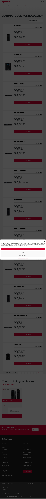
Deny (23, 252)
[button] (44, 241)
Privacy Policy (25, 258)
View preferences (23, 255)
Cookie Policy (20, 258)
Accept (23, 249)
